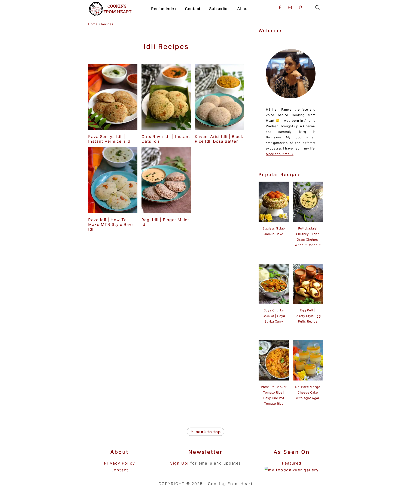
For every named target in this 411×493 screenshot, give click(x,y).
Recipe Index (163, 8)
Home (92, 24)
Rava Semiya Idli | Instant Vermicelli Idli (110, 139)
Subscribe (219, 8)
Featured (291, 463)
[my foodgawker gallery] (292, 470)
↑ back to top (205, 431)
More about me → (279, 154)
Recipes (107, 24)
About (243, 8)
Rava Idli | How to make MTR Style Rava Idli (111, 224)
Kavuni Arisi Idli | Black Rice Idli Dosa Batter (219, 139)
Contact (193, 8)
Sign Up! (179, 463)
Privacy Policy (119, 463)
